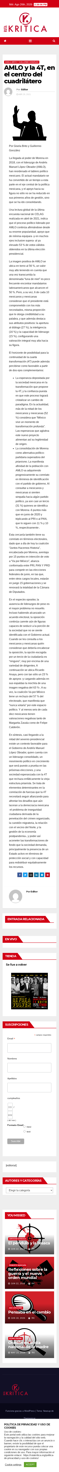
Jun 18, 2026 (18, 1318)
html (29, 1127)
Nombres (12, 1058)
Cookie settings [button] (13, 1464)
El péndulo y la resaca (29, 1243)
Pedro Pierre (15, 1338)
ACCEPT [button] (30, 1464)
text (29, 1131)
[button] (54, 40)
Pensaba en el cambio (29, 1312)
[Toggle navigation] (30, 40)
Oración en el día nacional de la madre (28, 1344)
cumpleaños (13, 1098)
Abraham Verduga (17, 1239)
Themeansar (29, 1418)
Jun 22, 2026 (18, 1249)
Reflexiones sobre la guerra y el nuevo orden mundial (27, 1273)
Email (11, 1038)
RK (33, 1249)
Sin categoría (15, 1308)
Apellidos (12, 1078)
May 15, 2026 (18, 1353)
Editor (24, 89)
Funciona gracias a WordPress (20, 1411)
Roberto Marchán (17, 1265)
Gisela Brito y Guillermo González (21, 62)
